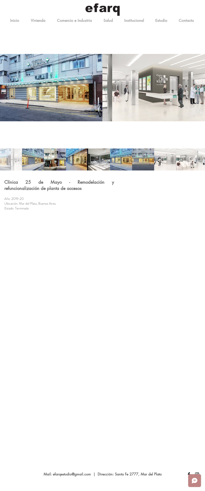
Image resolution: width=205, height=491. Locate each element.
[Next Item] (197, 88)
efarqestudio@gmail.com (72, 474)
